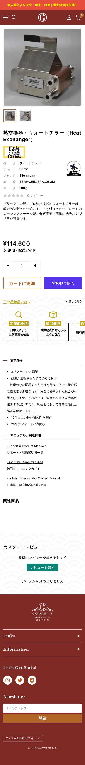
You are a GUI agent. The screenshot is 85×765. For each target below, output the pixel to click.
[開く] (14, 17)
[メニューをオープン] (5, 17)
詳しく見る (75, 301)
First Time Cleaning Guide (25, 462)
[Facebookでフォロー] (32, 680)
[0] (78, 17)
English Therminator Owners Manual (33, 478)
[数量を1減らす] (8, 265)
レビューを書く (42, 567)
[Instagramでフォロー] (7, 680)
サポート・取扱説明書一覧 (25, 452)
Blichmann (27, 175)
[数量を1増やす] (35, 265)
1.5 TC (23, 169)
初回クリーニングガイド (23, 468)
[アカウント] (69, 17)
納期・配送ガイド (22, 250)
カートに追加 (22, 283)
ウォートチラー (30, 163)
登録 (42, 718)
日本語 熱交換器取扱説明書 (26, 485)
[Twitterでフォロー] (19, 680)
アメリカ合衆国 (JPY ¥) (19, 738)
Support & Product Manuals (26, 446)
